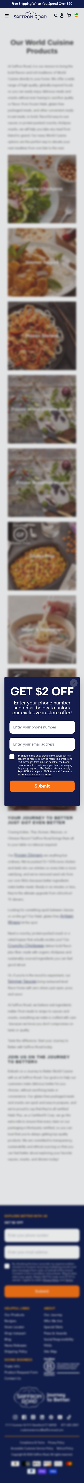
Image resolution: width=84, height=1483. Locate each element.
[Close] (74, 683)
